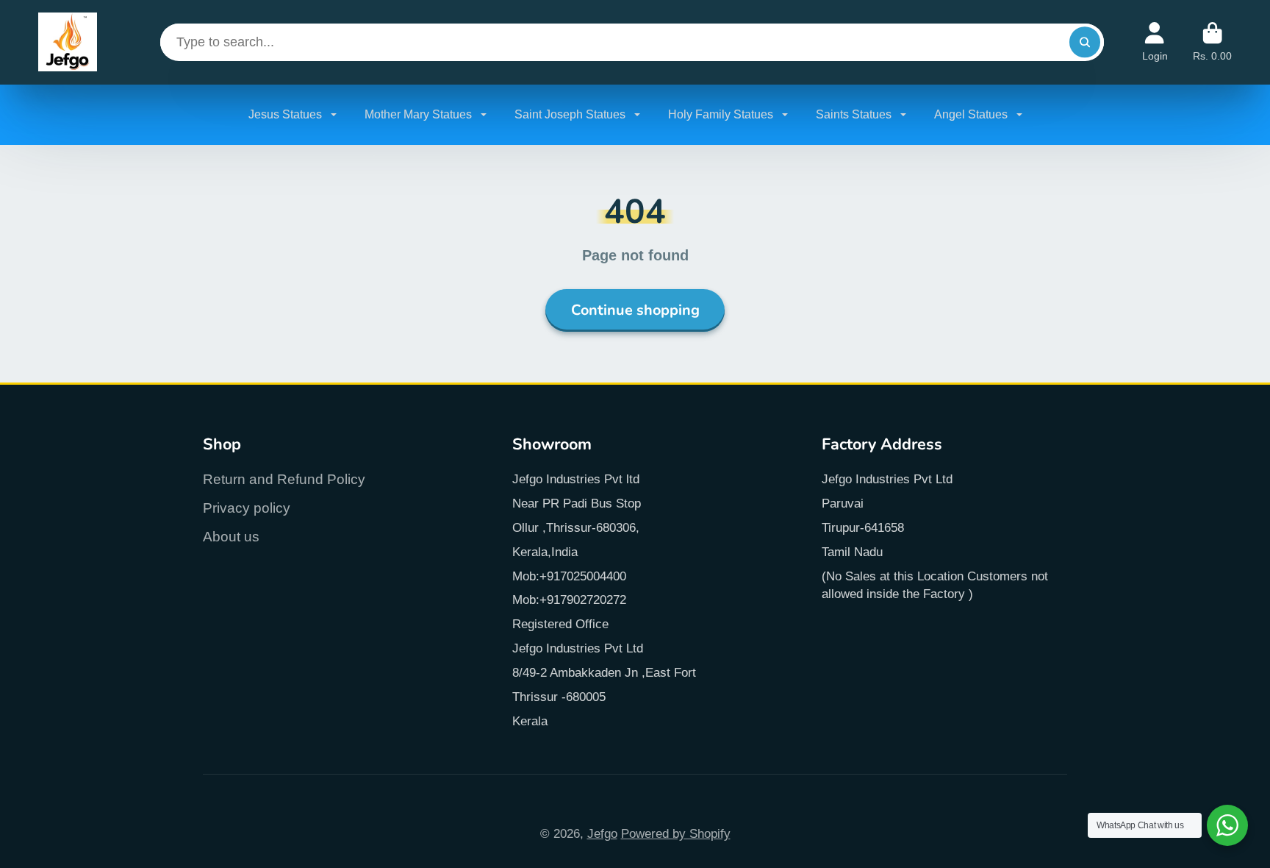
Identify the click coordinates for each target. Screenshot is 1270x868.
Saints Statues (855, 114)
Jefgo (602, 833)
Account (1155, 42)
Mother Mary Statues (420, 114)
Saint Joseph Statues (571, 114)
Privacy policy (246, 508)
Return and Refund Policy (284, 479)
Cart (1212, 42)
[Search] (1084, 42)
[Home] (67, 42)
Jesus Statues (286, 114)
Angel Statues (972, 114)
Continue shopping (635, 310)
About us (231, 536)
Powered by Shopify (676, 833)
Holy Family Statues (722, 114)
